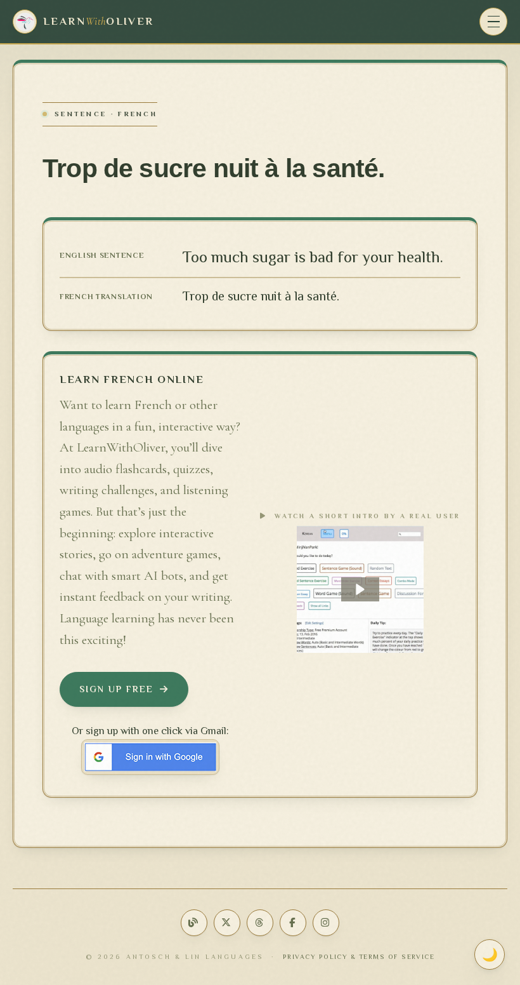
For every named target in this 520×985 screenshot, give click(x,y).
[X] (227, 922)
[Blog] (194, 922)
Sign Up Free (116, 689)
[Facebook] (293, 922)
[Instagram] (326, 922)
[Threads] (260, 922)
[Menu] (493, 22)
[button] (360, 589)
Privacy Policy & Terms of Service (359, 956)
